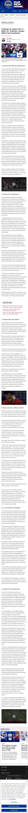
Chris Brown (9, 38)
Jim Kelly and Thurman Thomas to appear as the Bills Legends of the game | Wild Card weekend (13, 309)
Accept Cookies (14, 810)
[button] (14, 184)
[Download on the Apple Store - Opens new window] (8, 778)
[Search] (23, 11)
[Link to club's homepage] (3, 10)
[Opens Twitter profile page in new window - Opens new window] (7, 41)
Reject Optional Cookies (14, 806)
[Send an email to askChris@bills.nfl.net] (10, 41)
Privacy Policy (12, 799)
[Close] (26, 781)
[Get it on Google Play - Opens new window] (18, 778)
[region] (14, 796)
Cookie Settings (14, 802)
